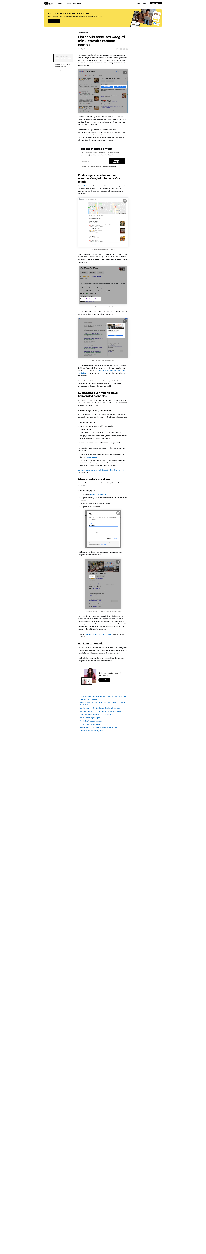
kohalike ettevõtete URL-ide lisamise (98, 634)
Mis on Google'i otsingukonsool (90, 724)
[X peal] (124, 49)
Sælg (60, 3)
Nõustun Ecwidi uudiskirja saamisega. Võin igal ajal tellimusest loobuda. (99, 166)
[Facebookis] (117, 49)
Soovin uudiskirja (116, 161)
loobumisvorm (92, 457)
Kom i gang (155, 3)
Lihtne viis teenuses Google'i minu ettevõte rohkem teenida (100, 711)
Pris (138, 3)
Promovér (67, 3)
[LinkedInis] (121, 49)
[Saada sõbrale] (127, 49)
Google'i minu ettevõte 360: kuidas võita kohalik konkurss (100, 708)
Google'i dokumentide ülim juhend (91, 731)
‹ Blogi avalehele (83, 32)
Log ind (145, 3)
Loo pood (54, 21)
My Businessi (88, 186)
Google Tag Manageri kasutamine (91, 721)
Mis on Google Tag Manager (90, 718)
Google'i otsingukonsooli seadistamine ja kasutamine (98, 727)
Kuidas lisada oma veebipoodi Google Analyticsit (96, 714)
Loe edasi (104, 680)
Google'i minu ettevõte (98, 494)
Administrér (77, 3)
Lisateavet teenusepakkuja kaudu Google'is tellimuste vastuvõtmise (101, 470)
